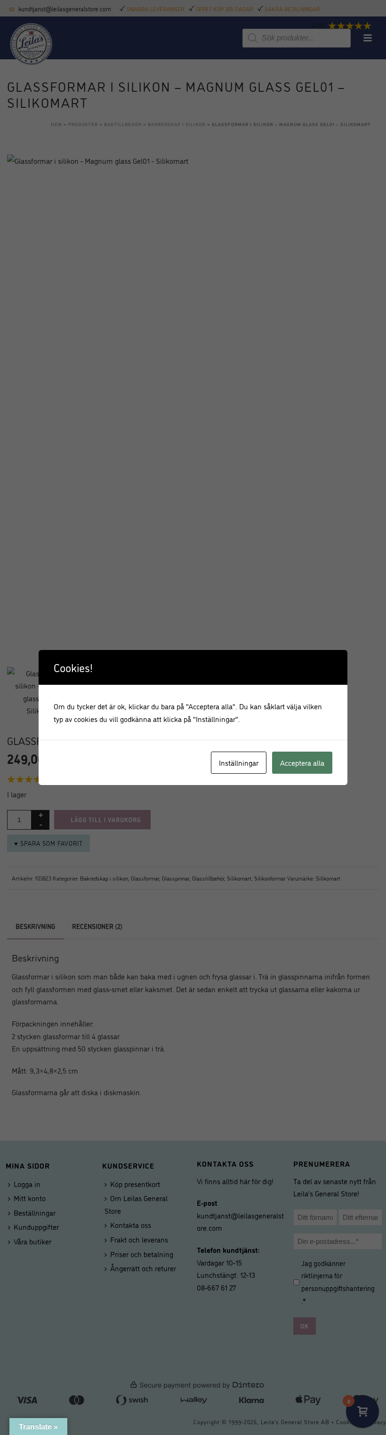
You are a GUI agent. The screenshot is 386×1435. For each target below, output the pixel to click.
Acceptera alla (302, 762)
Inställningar (238, 762)
